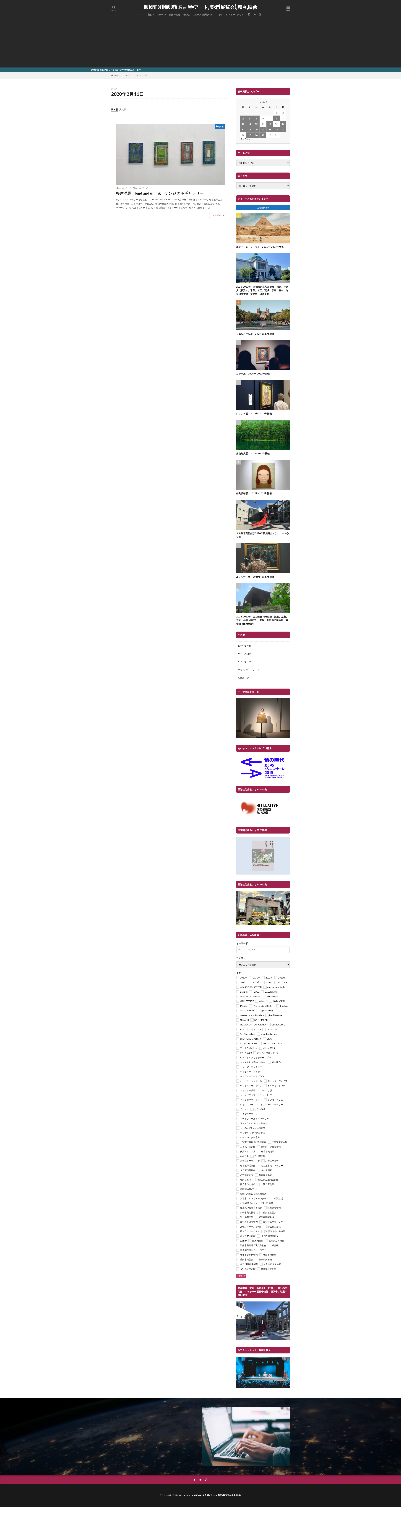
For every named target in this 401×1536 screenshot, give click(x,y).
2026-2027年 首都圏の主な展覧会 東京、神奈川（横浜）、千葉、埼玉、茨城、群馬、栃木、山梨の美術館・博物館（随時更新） (262, 290)
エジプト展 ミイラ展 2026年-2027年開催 (260, 246)
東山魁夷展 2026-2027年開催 (253, 453)
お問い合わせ (244, 645)
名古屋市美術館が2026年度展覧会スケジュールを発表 (262, 535)
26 (256, 135)
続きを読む (217, 215)
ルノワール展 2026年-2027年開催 (255, 576)
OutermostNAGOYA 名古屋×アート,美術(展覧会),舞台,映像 (200, 7)
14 (269, 124)
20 (263, 129)
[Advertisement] (200, 44)
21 (269, 129)
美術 (150, 14)
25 (249, 135)
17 (243, 129)
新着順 (114, 109)
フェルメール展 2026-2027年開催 (255, 333)
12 (256, 124)
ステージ (161, 14)
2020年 (127, 75)
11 (249, 124)
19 (256, 129)
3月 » (247, 139)
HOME (141, 14)
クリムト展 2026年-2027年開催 (254, 413)
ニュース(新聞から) (202, 14)
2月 (136, 75)
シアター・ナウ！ (235, 14)
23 (283, 129)
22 (276, 129)
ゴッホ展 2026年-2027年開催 (253, 373)
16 (283, 124)
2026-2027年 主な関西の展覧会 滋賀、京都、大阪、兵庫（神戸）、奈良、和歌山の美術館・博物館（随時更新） (262, 620)
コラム (219, 14)
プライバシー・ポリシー (250, 670)
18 (249, 129)
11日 (145, 75)
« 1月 (242, 139)
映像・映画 (174, 14)
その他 (186, 14)
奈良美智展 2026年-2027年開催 (254, 493)
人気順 (122, 109)
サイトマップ (244, 662)
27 (263, 135)
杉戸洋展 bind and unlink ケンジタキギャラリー (160, 193)
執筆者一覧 (243, 678)
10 (243, 124)
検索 (240, 1275)
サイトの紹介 (244, 653)
